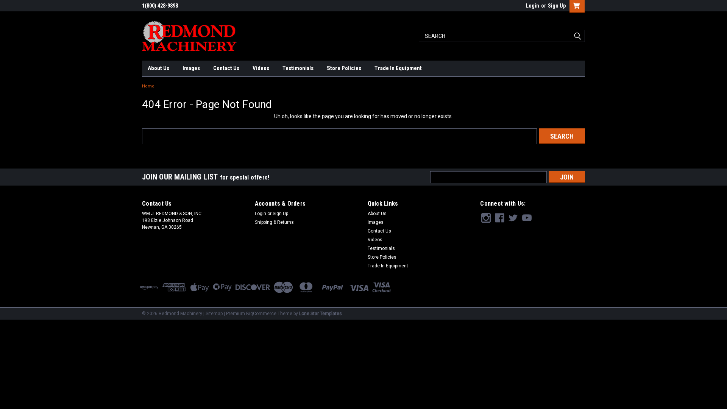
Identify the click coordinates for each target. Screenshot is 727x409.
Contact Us (226, 68)
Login (532, 6)
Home (148, 86)
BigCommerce (261, 313)
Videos (261, 68)
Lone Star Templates (320, 313)
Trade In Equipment (398, 68)
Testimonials (298, 68)
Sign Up (557, 6)
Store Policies (344, 68)
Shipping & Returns (274, 222)
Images (191, 68)
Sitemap (214, 313)
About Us (158, 68)
